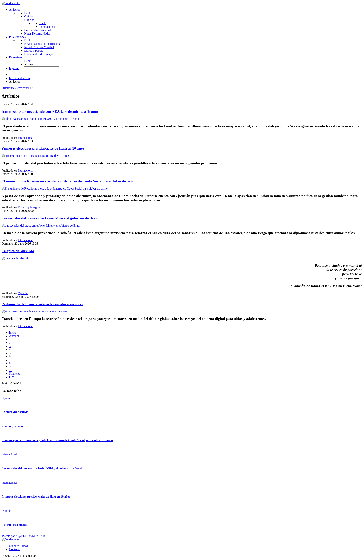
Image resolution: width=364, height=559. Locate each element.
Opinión (23, 293)
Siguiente (14, 373)
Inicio (12, 332)
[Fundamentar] (11, 3)
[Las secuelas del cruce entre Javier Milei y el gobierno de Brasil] (41, 225)
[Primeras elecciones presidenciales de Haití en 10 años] (35, 155)
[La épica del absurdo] (15, 258)
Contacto (14, 549)
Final (12, 377)
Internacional (25, 137)
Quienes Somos (18, 545)
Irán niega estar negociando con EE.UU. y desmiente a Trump (50, 111)
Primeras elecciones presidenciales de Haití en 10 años (43, 148)
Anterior (14, 336)
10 (10, 370)
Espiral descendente (14, 524)
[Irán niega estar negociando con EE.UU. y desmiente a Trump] (40, 118)
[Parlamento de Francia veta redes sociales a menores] (34, 311)
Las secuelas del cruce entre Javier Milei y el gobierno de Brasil (50, 218)
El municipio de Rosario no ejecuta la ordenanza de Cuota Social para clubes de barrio (69, 181)
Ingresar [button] (14, 68)
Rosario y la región (29, 207)
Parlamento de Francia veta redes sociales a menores (42, 304)
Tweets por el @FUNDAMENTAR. (24, 536)
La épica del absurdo (18, 251)
